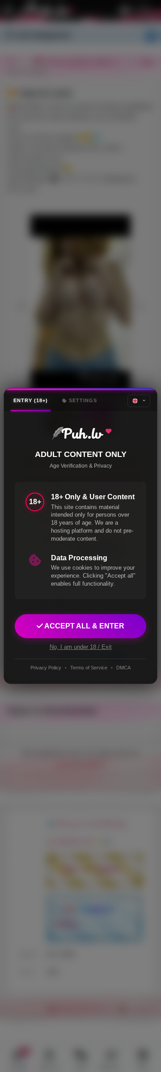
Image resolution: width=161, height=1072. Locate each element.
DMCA (123, 667)
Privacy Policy (45, 667)
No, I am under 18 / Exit (81, 647)
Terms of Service (88, 667)
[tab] (31, 400)
